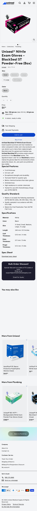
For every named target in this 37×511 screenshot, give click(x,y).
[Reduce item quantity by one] (4, 100)
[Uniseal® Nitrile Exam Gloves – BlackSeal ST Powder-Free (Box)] (14, 311)
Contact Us (5, 451)
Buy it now (18, 140)
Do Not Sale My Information (11, 507)
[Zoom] (34, 40)
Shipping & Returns (8, 462)
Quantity (5, 96)
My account (5, 467)
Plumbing (18, 46)
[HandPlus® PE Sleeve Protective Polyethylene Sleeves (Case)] (14, 358)
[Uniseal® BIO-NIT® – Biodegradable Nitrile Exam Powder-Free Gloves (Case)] (14, 404)
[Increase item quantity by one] (11, 100)
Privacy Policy (6, 504)
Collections (10, 46)
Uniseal (16, 336)
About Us (5, 448)
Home (3, 46)
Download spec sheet (9, 256)
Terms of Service (18, 504)
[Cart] (29, 3)
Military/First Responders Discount (13, 464)
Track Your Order (7, 459)
